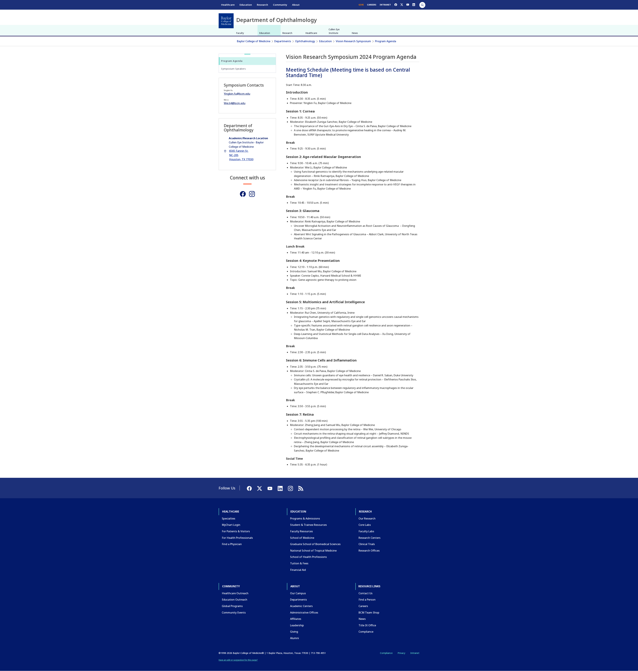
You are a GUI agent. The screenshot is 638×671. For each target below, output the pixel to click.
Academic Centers (301, 606)
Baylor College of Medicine (253, 41)
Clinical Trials (367, 544)
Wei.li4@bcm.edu (234, 103)
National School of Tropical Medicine (313, 550)
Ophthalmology (305, 41)
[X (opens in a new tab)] (401, 4)
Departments (282, 41)
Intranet (414, 653)
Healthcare (228, 4)
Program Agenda (385, 41)
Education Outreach (234, 599)
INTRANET (385, 4)
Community (280, 4)
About (296, 4)
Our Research (367, 518)
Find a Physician (232, 544)
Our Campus (298, 593)
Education (246, 4)
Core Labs (365, 525)
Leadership (297, 625)
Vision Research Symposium (353, 41)
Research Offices (369, 550)
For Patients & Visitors (236, 531)
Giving (294, 631)
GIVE (361, 4)
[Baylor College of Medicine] (226, 20)
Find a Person (367, 599)
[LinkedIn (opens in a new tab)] (413, 4)
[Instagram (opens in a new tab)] (252, 194)
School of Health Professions (308, 557)
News (355, 33)
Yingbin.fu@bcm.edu (237, 94)
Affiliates (295, 619)
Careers (363, 606)
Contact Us (365, 593)
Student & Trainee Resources (308, 525)
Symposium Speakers (233, 68)
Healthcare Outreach (235, 593)
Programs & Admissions (305, 518)
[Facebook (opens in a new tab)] (395, 4)
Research (262, 4)
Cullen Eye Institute (334, 31)
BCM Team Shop (369, 612)
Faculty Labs (366, 531)
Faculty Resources (301, 531)
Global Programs (232, 606)
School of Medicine (302, 538)
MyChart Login (231, 525)
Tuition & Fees (299, 563)
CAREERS (371, 4)
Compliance (366, 631)
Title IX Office (367, 625)
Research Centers (369, 538)
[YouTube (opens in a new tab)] (407, 4)
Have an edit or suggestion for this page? (238, 660)
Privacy (401, 653)
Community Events (234, 612)
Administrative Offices (304, 612)
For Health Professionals (237, 538)
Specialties (228, 518)
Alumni (294, 638)
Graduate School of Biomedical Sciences (315, 544)
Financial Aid (298, 570)
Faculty (240, 33)
